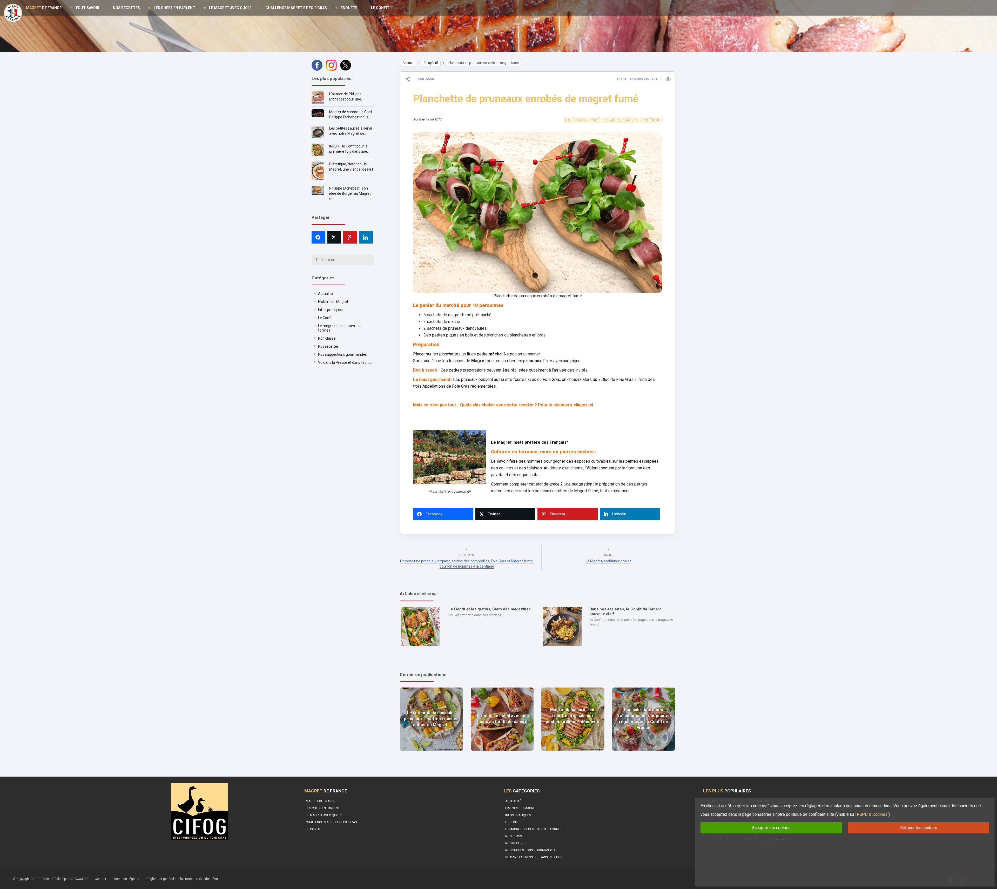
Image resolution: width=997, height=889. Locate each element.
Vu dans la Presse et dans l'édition (346, 362)
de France (44, 8)
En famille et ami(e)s (620, 120)
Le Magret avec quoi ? (230, 8)
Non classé (327, 338)
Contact (100, 879)
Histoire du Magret (333, 302)
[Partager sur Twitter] (334, 237)
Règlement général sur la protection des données (182, 879)
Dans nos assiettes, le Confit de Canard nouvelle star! (625, 611)
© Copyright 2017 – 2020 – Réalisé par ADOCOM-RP (50, 879)
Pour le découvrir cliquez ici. (566, 404)
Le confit (380, 8)
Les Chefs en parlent (174, 8)
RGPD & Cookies (872, 814)
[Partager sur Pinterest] (350, 237)
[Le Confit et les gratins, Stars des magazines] (420, 626)
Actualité (325, 294)
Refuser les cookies (918, 827)
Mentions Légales (126, 879)
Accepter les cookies (771, 827)
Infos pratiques (330, 310)
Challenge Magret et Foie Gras (296, 8)
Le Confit (325, 318)
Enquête (349, 8)
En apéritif (431, 63)
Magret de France (320, 801)
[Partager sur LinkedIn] (366, 237)
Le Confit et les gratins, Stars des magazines (489, 609)
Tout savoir (87, 8)
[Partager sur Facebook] (318, 237)
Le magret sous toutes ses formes (533, 829)
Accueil (407, 63)
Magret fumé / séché (582, 120)
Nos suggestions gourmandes (342, 354)
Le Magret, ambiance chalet (608, 561)
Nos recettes (126, 8)
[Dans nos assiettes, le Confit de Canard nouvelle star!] (562, 626)
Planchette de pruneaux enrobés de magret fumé (525, 99)
